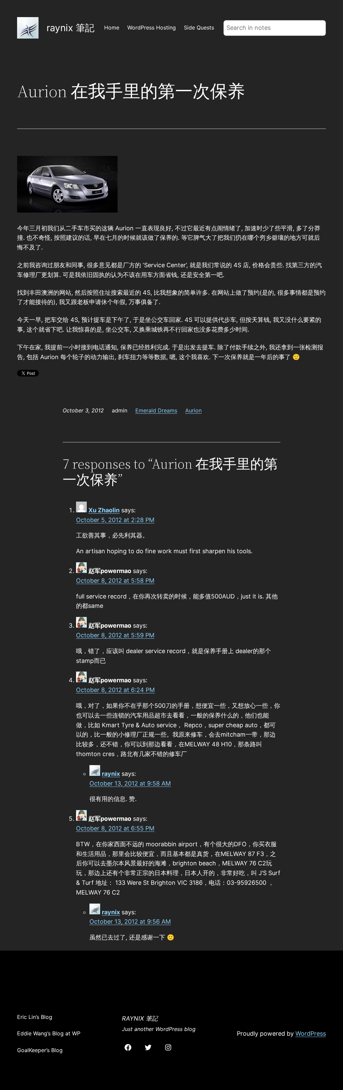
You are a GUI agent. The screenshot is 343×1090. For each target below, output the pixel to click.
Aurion (193, 410)
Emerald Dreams (156, 410)
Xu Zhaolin (104, 510)
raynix (111, 773)
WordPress (310, 1033)
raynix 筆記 (70, 28)
